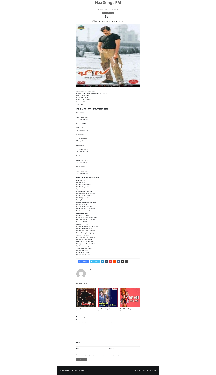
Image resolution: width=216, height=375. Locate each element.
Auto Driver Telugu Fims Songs (106, 309)
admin (96, 21)
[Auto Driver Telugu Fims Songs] (108, 297)
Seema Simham (80, 309)
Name (78, 342)
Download (85, 117)
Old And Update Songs (109, 9)
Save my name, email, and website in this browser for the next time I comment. (99, 355)
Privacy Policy (145, 370)
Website (111, 348)
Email (78, 348)
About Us (137, 370)
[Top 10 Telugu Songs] (130, 297)
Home (100, 9)
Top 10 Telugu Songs (125, 309)
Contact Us (153, 370)
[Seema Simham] (86, 297)
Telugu (85, 102)
